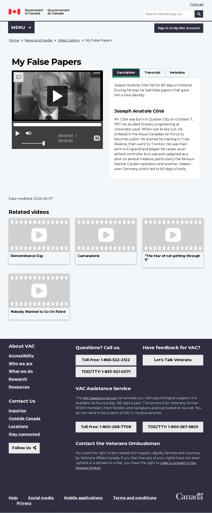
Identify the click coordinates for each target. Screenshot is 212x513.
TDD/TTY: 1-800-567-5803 (173, 427)
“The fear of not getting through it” (172, 258)
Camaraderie (89, 256)
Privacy (24, 503)
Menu (18, 27)
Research (18, 379)
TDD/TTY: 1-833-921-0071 (105, 371)
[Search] (199, 14)
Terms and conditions (134, 498)
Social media (41, 498)
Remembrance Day (27, 256)
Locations (18, 426)
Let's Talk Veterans (173, 360)
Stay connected (24, 434)
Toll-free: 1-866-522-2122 (106, 360)
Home (14, 40)
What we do (21, 371)
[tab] (126, 72)
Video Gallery (69, 40)
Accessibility (21, 356)
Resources (19, 387)
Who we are (21, 363)
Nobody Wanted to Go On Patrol (38, 312)
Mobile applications (83, 498)
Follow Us (26, 449)
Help (13, 498)
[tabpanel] (154, 128)
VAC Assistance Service (100, 398)
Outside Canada (24, 418)
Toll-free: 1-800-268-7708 (106, 427)
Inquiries (17, 410)
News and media (38, 40)
